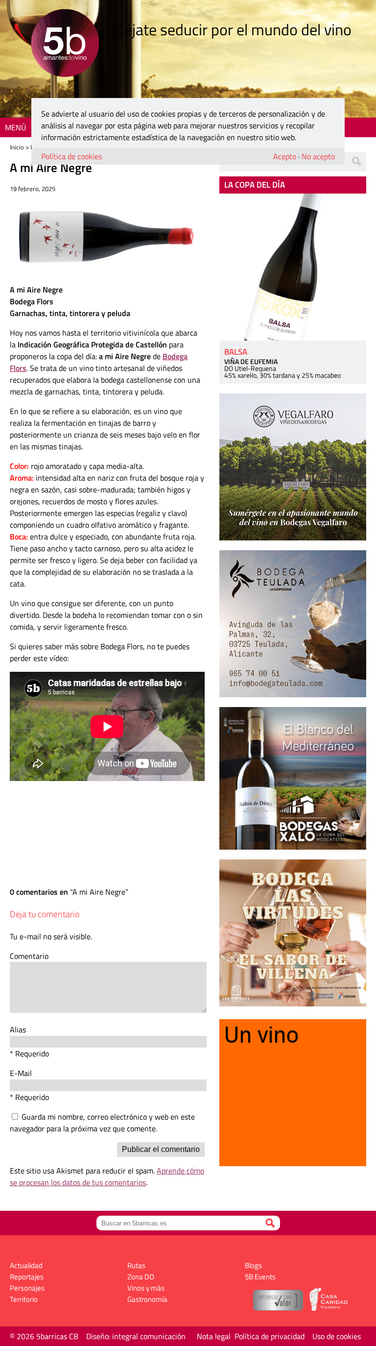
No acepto (318, 156)
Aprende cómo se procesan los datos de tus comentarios (107, 1176)
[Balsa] (292, 267)
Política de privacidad (270, 1336)
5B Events (260, 1276)
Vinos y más (145, 1288)
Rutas (136, 1265)
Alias (18, 1029)
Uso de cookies (336, 1336)
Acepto (284, 156)
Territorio (24, 1299)
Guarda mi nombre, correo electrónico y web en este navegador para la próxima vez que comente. (102, 1122)
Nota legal (214, 1336)
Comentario (29, 956)
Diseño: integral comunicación (136, 1336)
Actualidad (26, 1265)
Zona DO (140, 1276)
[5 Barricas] (64, 44)
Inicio (17, 147)
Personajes (27, 1288)
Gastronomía (147, 1299)
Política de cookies (71, 156)
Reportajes (27, 1276)
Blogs (253, 1265)
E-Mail (21, 1073)
